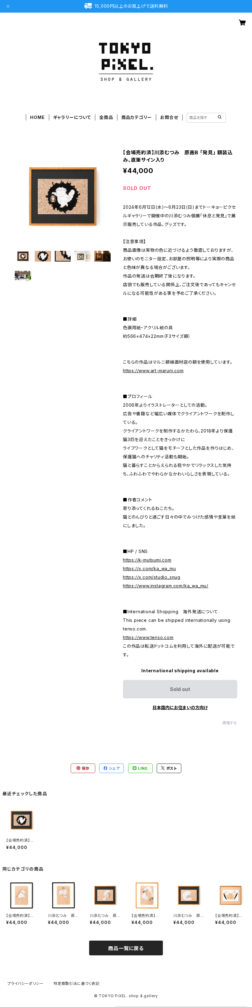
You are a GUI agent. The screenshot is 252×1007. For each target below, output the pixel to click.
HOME (37, 117)
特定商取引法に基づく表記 (76, 983)
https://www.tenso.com (148, 637)
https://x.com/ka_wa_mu (149, 568)
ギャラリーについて (72, 117)
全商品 (106, 117)
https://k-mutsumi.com (147, 560)
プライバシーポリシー (25, 983)
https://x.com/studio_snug (151, 577)
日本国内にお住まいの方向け (180, 707)
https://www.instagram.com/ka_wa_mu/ (165, 585)
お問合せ (169, 117)
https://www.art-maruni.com (153, 370)
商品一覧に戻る (126, 948)
